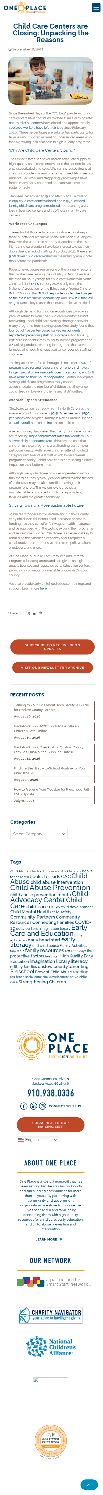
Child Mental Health (30, 911)
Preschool (22, 971)
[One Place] (25, 7)
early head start (44, 939)
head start (52, 956)
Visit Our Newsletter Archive (52, 668)
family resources (44, 950)
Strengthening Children (42, 981)
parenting (78, 966)
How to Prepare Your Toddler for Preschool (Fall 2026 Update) (51, 792)
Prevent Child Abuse (53, 972)
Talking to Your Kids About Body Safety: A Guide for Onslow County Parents (51, 707)
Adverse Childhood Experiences (40, 871)
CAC (66, 876)
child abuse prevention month (40, 894)
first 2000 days (75, 951)
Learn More (46, 1239)
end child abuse (45, 946)
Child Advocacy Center (49, 897)
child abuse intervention (56, 882)
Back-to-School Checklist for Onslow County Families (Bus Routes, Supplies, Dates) (49, 749)
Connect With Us (64, 1106)
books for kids (45, 876)
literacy (79, 961)
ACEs (14, 871)
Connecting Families (53, 922)
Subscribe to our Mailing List (50, 1125)
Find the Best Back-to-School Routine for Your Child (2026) (50, 770)
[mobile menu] (96, 7)
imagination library (50, 961)
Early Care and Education (48, 930)
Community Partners (32, 917)
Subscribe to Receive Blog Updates (52, 647)
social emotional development (47, 977)
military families (23, 967)
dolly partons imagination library (43, 929)
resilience (17, 977)
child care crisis (43, 906)
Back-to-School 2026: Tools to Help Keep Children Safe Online (46, 728)
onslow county (53, 966)
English (31, 1140)
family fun (17, 951)
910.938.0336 (50, 1093)
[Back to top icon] (89, 1484)
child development (77, 907)
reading (80, 971)
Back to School (71, 871)
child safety (62, 912)
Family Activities (73, 946)
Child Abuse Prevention (50, 887)
